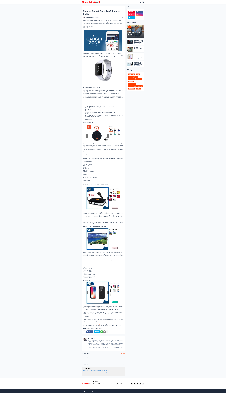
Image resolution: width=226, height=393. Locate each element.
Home (103, 2)
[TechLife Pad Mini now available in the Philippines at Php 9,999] (130, 64)
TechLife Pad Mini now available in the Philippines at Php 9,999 (138, 63)
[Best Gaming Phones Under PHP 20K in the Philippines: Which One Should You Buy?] (130, 42)
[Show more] (107, 331)
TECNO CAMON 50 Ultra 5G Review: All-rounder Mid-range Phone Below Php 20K (138, 56)
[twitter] (137, 384)
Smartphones (131, 74)
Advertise (142, 391)
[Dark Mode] (140, 2)
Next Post (122, 364)
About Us (108, 2)
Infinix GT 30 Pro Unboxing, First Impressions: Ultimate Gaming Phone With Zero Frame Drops (101, 373)
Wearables (131, 81)
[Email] (104, 331)
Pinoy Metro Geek (86, 391)
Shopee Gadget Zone (98, 324)
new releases (131, 79)
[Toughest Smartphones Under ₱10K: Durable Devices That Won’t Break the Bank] (130, 49)
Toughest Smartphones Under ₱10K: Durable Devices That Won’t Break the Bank (138, 48)
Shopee (110, 324)
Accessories (138, 79)
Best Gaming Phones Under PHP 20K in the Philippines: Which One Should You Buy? (138, 41)
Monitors (140, 86)
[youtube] (132, 384)
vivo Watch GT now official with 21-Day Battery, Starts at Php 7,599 (96, 370)
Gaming (128, 2)
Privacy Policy (130, 391)
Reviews (114, 2)
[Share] (122, 17)
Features (88, 8)
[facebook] (135, 384)
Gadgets (119, 2)
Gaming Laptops (132, 83)
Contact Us (137, 391)
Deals (134, 2)
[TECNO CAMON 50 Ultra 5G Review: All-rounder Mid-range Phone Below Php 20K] (130, 56)
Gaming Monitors (132, 86)
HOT (123, 2)
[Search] (143, 2)
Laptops (135, 76)
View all (122, 353)
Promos (96, 328)
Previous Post (85, 364)
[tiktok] (143, 384)
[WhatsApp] (101, 331)
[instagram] (140, 384)
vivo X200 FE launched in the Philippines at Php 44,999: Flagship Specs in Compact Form (100, 372)
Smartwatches (131, 88)
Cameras (138, 88)
